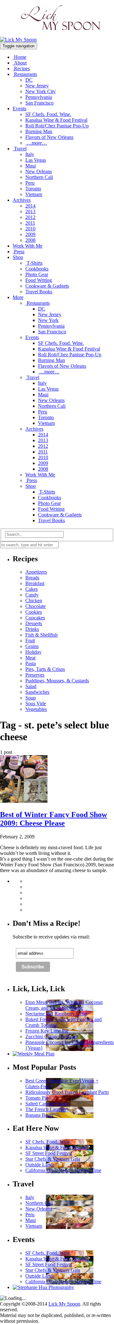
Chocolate (35, 606)
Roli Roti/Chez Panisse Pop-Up (57, 125)
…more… (36, 143)
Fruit (30, 640)
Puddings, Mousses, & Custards (57, 680)
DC (29, 80)
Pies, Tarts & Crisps (45, 669)
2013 (30, 211)
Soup (30, 697)
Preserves (34, 675)
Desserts (33, 623)
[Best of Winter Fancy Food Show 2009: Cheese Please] (24, 801)
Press (18, 251)
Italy (29, 154)
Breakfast (34, 583)
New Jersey (37, 85)
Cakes (31, 589)
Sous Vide (35, 703)
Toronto (33, 188)
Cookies (33, 612)
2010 (30, 228)
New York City (40, 91)
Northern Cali (39, 177)
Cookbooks (36, 268)
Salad (30, 686)
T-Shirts (33, 263)
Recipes (21, 68)
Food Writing (38, 280)
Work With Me (27, 246)
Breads (32, 577)
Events (19, 108)
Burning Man (38, 131)
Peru (30, 183)
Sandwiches (37, 692)
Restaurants (25, 74)
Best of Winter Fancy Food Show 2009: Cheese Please (53, 818)
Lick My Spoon (64, 1304)
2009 (30, 234)
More (18, 297)
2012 (30, 217)
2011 (30, 223)
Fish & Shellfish (41, 635)
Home (19, 57)
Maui (30, 165)
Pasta (30, 663)
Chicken (33, 600)
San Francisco (39, 103)
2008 (30, 240)
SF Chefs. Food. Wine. (48, 114)
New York (48, 320)
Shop (18, 257)
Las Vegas (35, 160)
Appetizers (36, 572)
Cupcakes (35, 617)
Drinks (32, 629)
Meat (30, 657)
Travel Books (38, 291)
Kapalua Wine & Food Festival (56, 120)
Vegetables (36, 709)
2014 (30, 205)
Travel (20, 148)
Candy (32, 594)
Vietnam (33, 194)
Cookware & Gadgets (47, 286)
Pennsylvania (38, 97)
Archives (22, 200)
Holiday (33, 652)
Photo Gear (36, 274)
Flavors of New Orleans (49, 137)
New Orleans (38, 171)
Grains (32, 646)
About (20, 62)
